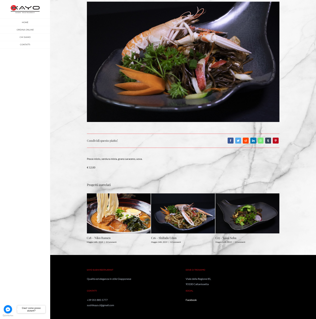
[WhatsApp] (260, 140)
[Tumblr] (268, 140)
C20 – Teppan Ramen (229, 238)
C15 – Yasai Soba (161, 238)
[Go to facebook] (8, 309)
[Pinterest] (275, 140)
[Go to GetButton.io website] (8, 316)
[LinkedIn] (253, 140)
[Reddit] (246, 140)
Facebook (191, 299)
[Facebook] (230, 140)
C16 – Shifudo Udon (99, 238)
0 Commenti (111, 242)
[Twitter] (238, 140)
